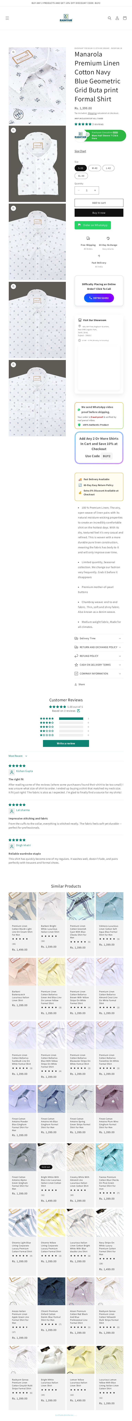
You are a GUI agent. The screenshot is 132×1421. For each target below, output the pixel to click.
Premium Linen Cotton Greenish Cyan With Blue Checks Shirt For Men (78, 932)
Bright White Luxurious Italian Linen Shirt (49, 1382)
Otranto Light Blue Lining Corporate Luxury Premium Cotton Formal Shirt (22, 1247)
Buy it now (99, 212)
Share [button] (82, 684)
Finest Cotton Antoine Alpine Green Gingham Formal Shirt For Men (20, 1183)
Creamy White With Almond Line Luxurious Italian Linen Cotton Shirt (79, 1181)
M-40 (94, 168)
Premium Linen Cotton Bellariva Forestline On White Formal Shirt (109, 1059)
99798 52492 (101, 298)
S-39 (80, 168)
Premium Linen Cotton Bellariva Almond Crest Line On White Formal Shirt (108, 997)
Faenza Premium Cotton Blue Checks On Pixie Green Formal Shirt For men (109, 1183)
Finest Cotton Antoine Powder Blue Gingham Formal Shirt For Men (20, 1124)
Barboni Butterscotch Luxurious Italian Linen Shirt (20, 996)
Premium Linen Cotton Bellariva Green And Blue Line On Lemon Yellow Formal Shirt (51, 997)
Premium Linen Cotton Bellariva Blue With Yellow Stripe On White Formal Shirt (49, 1061)
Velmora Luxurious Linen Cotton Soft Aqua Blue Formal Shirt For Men (108, 930)
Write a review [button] (66, 743)
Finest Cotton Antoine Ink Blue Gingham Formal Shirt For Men (49, 1123)
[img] (17, 766)
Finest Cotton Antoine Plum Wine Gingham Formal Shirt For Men (108, 1123)
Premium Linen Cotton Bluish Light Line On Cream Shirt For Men (22, 930)
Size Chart (80, 151)
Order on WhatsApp (95, 225)
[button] (7, 18)
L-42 (108, 168)
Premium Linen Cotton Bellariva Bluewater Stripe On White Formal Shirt (80, 1059)
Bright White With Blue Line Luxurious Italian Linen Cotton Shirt (51, 1181)
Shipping (92, 113)
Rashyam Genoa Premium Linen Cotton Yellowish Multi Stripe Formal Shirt (108, 1317)
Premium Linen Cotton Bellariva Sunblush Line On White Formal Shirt (21, 1059)
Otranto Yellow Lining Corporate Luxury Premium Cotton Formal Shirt (51, 1247)
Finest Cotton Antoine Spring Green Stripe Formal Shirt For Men (80, 1123)
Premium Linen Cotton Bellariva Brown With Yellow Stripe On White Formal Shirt (79, 997)
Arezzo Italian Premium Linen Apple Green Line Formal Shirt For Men (20, 1317)
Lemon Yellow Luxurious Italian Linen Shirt (78, 1382)
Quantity (79, 183)
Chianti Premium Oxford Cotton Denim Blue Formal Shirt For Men (50, 1315)
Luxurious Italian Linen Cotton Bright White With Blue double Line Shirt (80, 1247)
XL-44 (81, 175)
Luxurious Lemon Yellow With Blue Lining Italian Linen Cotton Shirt (109, 1384)
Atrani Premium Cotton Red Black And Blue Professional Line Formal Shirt (79, 1317)
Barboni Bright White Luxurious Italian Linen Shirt (50, 929)
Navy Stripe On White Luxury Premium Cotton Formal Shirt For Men (107, 1248)
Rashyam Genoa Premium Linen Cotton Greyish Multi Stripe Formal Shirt (22, 1384)
